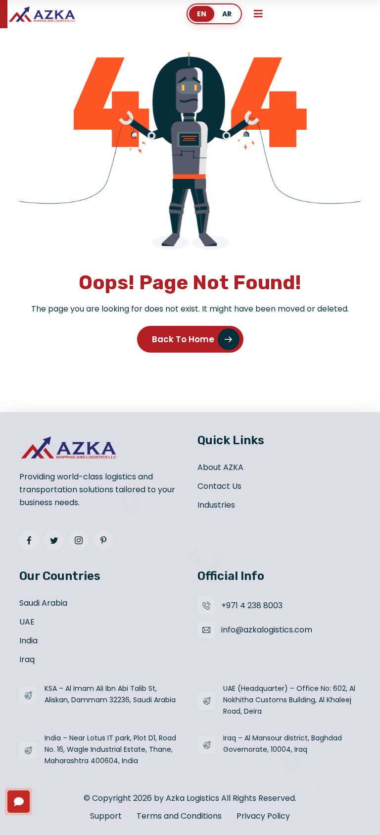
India (28, 640)
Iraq (27, 659)
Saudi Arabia (43, 603)
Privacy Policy (263, 816)
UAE (27, 621)
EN (201, 14)
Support (106, 816)
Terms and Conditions (179, 816)
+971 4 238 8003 (252, 605)
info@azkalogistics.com (266, 629)
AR (227, 14)
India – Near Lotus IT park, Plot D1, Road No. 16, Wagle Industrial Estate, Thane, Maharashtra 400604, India (110, 749)
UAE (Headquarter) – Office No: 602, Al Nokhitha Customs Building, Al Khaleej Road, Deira (289, 699)
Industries (216, 505)
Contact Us (219, 486)
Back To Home (183, 339)
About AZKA (220, 467)
